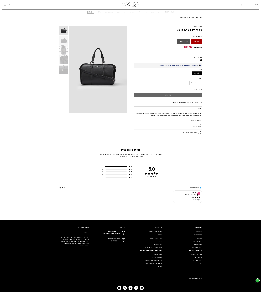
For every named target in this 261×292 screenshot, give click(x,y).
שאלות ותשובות (198, 244)
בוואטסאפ (114, 241)
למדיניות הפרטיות (84, 246)
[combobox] (249, 4)
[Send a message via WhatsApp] (257, 280)
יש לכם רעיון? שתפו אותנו (195, 251)
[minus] (200, 83)
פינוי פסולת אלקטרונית (196, 254)
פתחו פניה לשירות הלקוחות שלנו (111, 234)
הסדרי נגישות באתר (197, 248)
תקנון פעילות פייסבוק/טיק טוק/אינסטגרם (151, 251)
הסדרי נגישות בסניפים (156, 238)
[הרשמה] (62, 232)
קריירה (160, 267)
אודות (160, 241)
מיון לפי (63, 187)
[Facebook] (142, 288)
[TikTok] (130, 288)
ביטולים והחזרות (197, 241)
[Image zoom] (98, 69)
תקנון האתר (199, 232)
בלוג (201, 263)
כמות (200, 78)
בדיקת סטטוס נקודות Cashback (153, 260)
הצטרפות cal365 (157, 257)
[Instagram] (136, 288)
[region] (130, 172)
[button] (168, 95)
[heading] (130, 169)
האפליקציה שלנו (197, 260)
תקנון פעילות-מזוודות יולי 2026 (153, 248)
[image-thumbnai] (63, 30)
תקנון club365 (158, 254)
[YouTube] (119, 288)
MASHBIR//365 (193, 279)
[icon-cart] (4, 5)
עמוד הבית (199, 17)
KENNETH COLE (197, 26)
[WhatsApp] (125, 288)
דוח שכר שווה (158, 244)
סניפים (160, 235)
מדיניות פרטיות (198, 235)
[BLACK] (201, 60)
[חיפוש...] (240, 4)
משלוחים (199, 238)
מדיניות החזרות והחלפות (155, 232)
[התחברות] (9, 5)
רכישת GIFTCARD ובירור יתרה (154, 263)
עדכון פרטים (198, 257)
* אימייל (86, 232)
